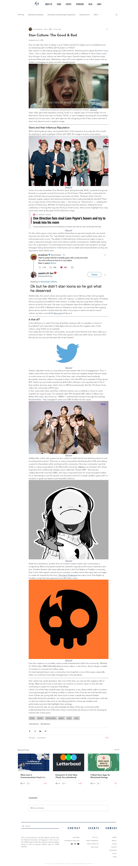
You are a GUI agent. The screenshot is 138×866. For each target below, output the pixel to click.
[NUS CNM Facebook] (75, 844)
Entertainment (85, 15)
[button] (116, 14)
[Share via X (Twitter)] (35, 731)
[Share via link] (46, 731)
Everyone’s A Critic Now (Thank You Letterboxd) (66, 776)
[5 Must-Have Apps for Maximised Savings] (103, 762)
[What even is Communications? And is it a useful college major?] (33, 762)
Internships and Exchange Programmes (61, 15)
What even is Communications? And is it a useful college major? (33, 776)
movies (40, 718)
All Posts (21, 15)
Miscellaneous (45, 724)
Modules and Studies (35, 15)
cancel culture (51, 718)
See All (116, 750)
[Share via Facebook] (30, 731)
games (61, 718)
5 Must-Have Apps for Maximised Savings (100, 776)
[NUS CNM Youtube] (78, 844)
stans (76, 718)
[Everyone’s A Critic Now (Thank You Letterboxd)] (68, 762)
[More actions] (107, 29)
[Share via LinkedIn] (40, 731)
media (32, 718)
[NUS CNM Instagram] (72, 844)
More (96, 15)
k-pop (69, 718)
